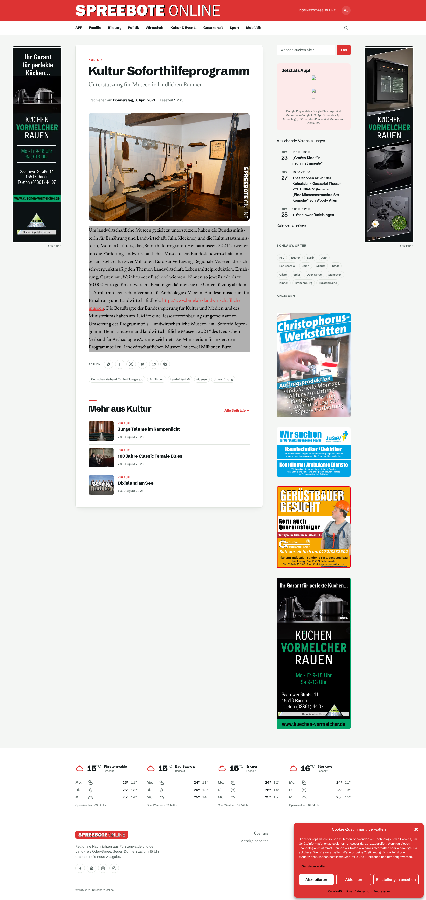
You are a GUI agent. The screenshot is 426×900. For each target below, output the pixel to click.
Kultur (95, 60)
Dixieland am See (135, 483)
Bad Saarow (287, 266)
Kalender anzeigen (291, 225)
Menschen (335, 274)
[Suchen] (346, 27)
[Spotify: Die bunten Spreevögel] (91, 868)
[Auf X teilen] (131, 364)
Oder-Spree (314, 274)
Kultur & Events (183, 27)
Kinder (283, 283)
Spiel (296, 274)
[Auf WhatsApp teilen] (108, 364)
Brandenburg (303, 283)
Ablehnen (353, 879)
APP (78, 27)
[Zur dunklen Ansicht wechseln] (346, 10)
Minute (320, 266)
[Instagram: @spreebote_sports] (114, 868)
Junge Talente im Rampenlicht (149, 429)
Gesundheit (213, 27)
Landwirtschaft (180, 379)
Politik (133, 27)
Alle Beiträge (235, 410)
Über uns (261, 833)
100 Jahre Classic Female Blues (150, 456)
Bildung (114, 27)
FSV (281, 257)
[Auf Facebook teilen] (119, 364)
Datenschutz (363, 891)
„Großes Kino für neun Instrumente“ (307, 160)
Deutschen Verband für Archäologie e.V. (117, 379)
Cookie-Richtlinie (340, 891)
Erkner (295, 257)
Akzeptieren (316, 879)
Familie (95, 27)
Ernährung (156, 379)
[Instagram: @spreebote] (102, 868)
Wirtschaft (154, 27)
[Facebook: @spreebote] (80, 868)
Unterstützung (223, 379)
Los (344, 50)
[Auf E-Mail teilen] (154, 364)
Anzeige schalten (254, 841)
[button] (416, 829)
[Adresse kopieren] (165, 364)
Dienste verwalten (313, 866)
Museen (201, 379)
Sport (234, 27)
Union (305, 266)
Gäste (283, 274)
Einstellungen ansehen (396, 879)
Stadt (335, 266)
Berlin (311, 257)
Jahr (324, 257)
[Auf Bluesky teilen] (142, 364)
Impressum (382, 891)
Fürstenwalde (328, 283)
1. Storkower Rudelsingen (313, 214)
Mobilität (253, 27)
